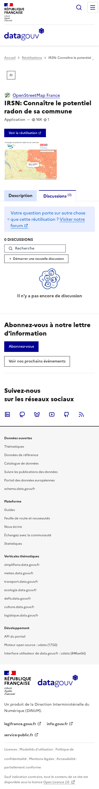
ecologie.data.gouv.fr (20, 590)
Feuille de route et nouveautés (27, 518)
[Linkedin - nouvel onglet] (7, 414)
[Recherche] (79, 7)
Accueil (10, 57)
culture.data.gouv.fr (19, 607)
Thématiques (14, 446)
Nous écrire (13, 526)
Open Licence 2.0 (56, 782)
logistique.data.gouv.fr (21, 615)
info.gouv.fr (57, 724)
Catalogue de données (21, 463)
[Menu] (92, 7)
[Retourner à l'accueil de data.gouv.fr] (24, 34)
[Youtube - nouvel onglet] (51, 414)
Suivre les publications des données (31, 472)
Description (20, 195)
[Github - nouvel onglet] (66, 414)
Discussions (57, 196)
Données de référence (21, 455)
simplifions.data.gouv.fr (22, 564)
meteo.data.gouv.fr (19, 573)
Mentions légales (41, 759)
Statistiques (13, 543)
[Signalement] (11, 75)
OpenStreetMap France (36, 95)
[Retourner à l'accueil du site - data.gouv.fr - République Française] (58, 683)
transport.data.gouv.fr (21, 581)
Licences (10, 749)
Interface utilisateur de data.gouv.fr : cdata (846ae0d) (45, 653)
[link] (25, 133)
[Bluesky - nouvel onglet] (37, 414)
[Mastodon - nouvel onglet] (22, 414)
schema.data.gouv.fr (19, 488)
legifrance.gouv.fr (20, 724)
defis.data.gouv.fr (17, 598)
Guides (9, 510)
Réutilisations (32, 57)
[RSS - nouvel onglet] (81, 414)
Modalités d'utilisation (36, 749)
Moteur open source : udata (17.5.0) (30, 645)
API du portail (14, 636)
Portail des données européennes (29, 480)
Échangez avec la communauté (27, 535)
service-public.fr (18, 735)
